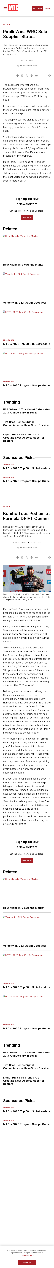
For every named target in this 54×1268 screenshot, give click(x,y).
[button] (5, 8)
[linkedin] (22, 75)
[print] (49, 75)
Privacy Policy (28, 1255)
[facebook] (17, 75)
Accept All (27, 1263)
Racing (6, 24)
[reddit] (31, 75)
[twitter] (27, 75)
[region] (27, 1257)
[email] (36, 75)
